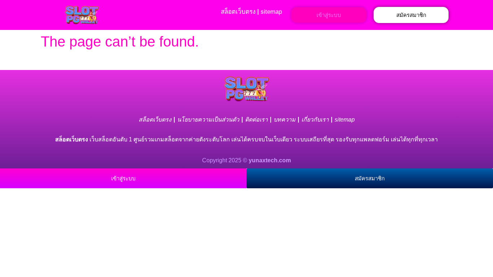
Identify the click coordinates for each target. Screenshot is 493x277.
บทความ (285, 119)
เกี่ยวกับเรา (315, 119)
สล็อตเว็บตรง (238, 11)
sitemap (271, 11)
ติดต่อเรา (256, 119)
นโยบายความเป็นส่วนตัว (208, 119)
